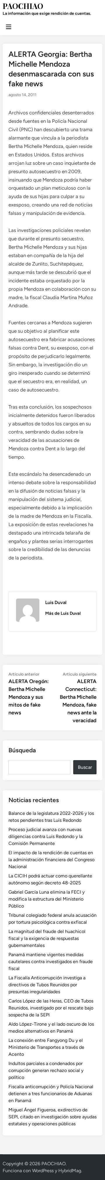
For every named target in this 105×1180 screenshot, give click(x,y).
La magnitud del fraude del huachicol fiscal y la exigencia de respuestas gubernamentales (46, 938)
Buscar (85, 767)
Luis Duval (55, 602)
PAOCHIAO (23, 6)
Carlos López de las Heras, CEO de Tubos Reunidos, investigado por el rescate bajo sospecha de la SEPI (50, 1008)
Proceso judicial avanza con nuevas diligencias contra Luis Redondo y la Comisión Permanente (45, 836)
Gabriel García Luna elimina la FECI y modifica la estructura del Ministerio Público (46, 899)
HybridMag (69, 1170)
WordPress (43, 1170)
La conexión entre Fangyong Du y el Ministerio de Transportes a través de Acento (46, 1047)
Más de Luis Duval (63, 613)
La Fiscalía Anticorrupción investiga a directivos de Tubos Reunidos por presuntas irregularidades (46, 984)
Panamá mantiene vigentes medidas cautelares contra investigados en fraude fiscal (50, 961)
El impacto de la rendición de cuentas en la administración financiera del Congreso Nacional (51, 859)
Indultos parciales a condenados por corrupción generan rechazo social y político (45, 1070)
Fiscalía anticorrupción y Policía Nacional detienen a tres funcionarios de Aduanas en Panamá (50, 1093)
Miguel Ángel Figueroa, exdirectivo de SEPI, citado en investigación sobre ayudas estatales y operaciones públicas (52, 1116)
